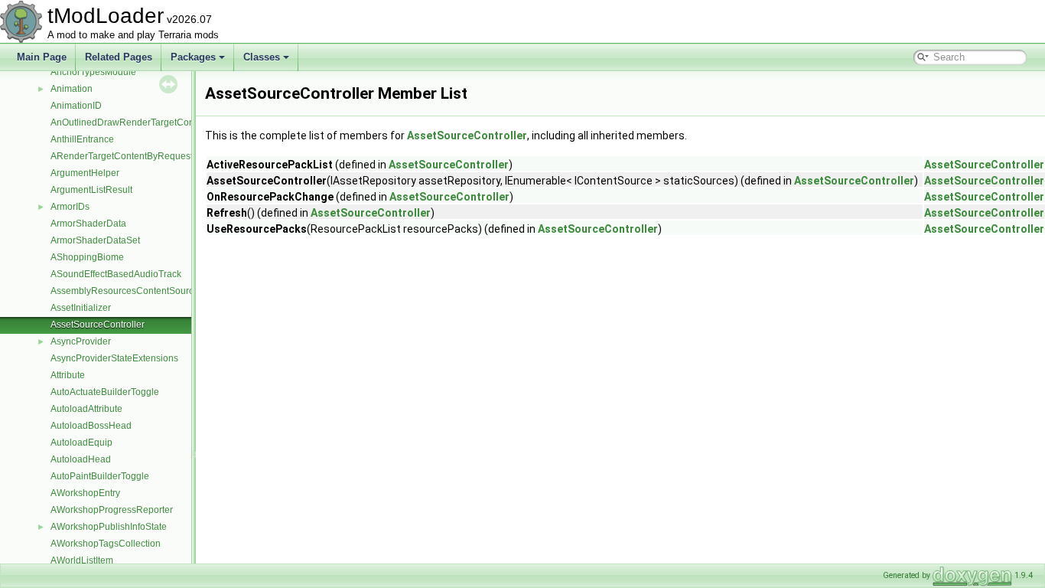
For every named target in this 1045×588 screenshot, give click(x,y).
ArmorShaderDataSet (95, 240)
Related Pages (118, 57)
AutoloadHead (80, 459)
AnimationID (76, 105)
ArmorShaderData (88, 223)
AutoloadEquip (81, 442)
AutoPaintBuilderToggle (99, 476)
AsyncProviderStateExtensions (114, 358)
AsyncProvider (80, 341)
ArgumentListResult (91, 190)
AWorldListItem (81, 560)
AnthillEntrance (82, 139)
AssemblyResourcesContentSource (124, 291)
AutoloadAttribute (86, 408)
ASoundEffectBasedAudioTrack (115, 274)
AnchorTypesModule (93, 72)
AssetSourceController (97, 324)
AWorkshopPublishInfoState (108, 526)
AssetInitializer (80, 307)
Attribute (67, 375)
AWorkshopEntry (85, 493)
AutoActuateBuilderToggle (104, 392)
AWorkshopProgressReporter (111, 510)
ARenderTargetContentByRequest (121, 156)
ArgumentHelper (84, 173)
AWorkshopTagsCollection (105, 543)
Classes (261, 57)
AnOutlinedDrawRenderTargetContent (130, 122)
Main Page (42, 57)
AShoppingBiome (87, 257)
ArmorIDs (70, 206)
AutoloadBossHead (91, 425)
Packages (193, 57)
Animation (71, 88)
